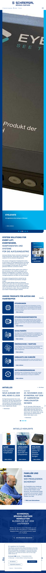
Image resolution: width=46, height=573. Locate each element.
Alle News (41, 387)
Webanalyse (12, 557)
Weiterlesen (7, 408)
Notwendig (18, 556)
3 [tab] (22, 231)
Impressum (11, 568)
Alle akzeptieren (32, 561)
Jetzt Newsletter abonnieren (24, 538)
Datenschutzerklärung (18, 568)
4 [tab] (23, 231)
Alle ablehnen (13, 561)
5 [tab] (25, 231)
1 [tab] (18, 231)
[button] (8, 8)
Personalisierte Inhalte (27, 556)
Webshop (41, 298)
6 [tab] (27, 231)
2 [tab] (20, 231)
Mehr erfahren (10, 226)
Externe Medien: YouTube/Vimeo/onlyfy (25, 557)
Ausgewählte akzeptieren (15, 564)
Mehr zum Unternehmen (33, 500)
